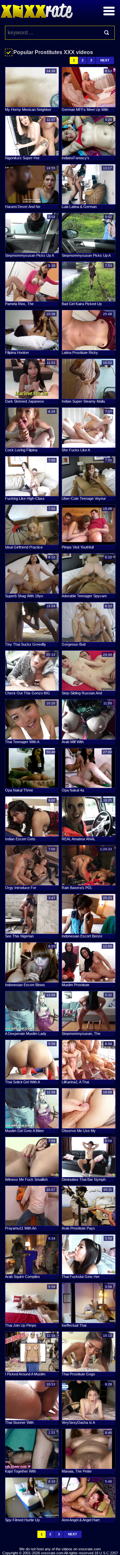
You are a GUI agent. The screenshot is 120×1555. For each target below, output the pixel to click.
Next (104, 60)
